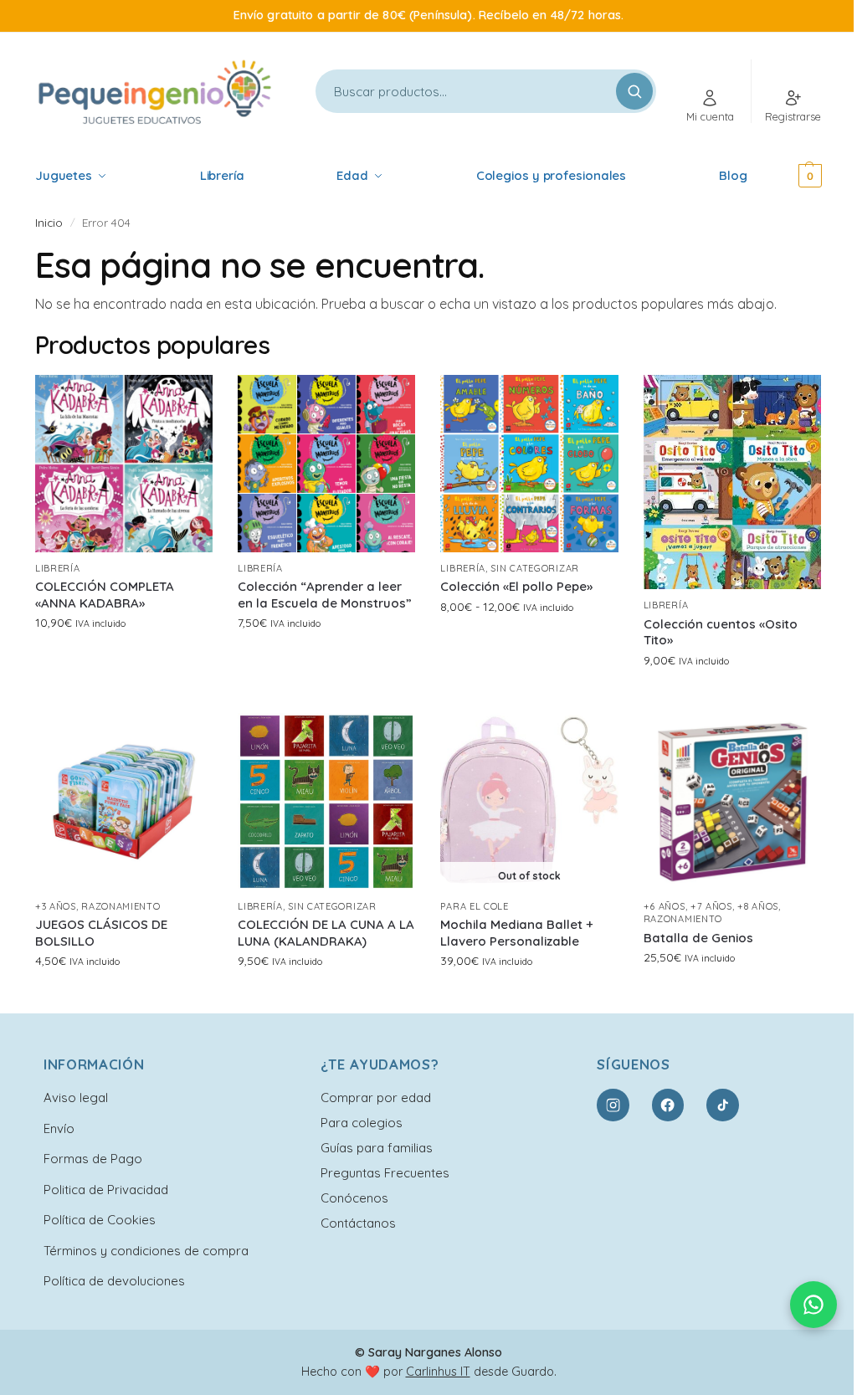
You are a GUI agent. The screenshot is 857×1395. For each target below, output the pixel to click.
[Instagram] (613, 1105)
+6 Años (664, 906)
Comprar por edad (376, 1097)
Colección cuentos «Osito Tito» (721, 632)
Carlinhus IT (438, 1371)
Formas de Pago (93, 1159)
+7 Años (711, 906)
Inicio (49, 222)
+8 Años (757, 906)
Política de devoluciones (114, 1281)
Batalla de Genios (698, 938)
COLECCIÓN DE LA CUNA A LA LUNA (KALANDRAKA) (326, 932)
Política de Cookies (100, 1220)
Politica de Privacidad (106, 1190)
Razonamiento (120, 906)
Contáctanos (358, 1223)
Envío (59, 1128)
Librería (57, 568)
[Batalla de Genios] (732, 801)
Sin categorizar (534, 568)
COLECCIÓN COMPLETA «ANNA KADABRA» (104, 594)
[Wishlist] (187, 400)
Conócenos (354, 1198)
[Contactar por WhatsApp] (813, 1304)
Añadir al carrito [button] (731, 993)
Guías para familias (377, 1148)
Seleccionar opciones (123, 658)
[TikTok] (722, 1105)
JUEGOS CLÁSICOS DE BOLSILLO (101, 932)
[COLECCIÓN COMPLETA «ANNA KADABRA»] (124, 463)
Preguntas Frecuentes (385, 1173)
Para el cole (474, 906)
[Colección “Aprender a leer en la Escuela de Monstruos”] (326, 463)
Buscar (634, 91)
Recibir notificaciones (529, 996)
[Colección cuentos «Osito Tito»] (732, 482)
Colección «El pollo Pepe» (516, 586)
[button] (788, 176)
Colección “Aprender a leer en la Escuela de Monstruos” (325, 594)
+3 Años (55, 906)
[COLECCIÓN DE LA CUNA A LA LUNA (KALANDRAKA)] (326, 801)
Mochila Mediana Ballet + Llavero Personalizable (516, 932)
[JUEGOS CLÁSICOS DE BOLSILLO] (124, 801)
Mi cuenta (710, 116)
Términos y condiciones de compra (146, 1251)
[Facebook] (668, 1105)
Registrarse (793, 116)
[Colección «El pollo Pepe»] (529, 463)
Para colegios (362, 1123)
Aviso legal (76, 1097)
